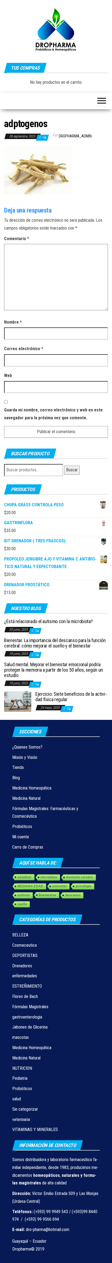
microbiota (49, 877)
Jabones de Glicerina (30, 1027)
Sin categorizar (25, 1109)
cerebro (24, 877)
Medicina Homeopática (31, 788)
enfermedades (24, 975)
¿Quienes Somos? (27, 747)
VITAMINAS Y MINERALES (35, 1129)
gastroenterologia (27, 1017)
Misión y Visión (24, 757)
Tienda (18, 767)
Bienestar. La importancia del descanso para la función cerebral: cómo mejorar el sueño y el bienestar (55, 643)
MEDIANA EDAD (30, 886)
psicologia (83, 886)
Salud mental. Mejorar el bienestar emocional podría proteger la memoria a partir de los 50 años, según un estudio (53, 670)
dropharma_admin (75, 136)
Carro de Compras (27, 847)
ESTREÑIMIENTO (27, 986)
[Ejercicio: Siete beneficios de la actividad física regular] (17, 701)
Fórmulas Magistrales (30, 1006)
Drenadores (22, 965)
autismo (23, 895)
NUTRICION (22, 1068)
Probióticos (22, 826)
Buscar (72, 469)
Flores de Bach (25, 996)
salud (16, 1098)
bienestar (47, 895)
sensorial (59, 886)
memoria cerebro (79, 877)
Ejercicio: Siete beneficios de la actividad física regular (71, 696)
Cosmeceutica (24, 945)
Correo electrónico (23, 348)
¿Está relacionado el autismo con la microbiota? (48, 621)
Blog (16, 777)
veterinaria (21, 1119)
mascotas (20, 1037)
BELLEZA (20, 934)
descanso (72, 895)
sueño (22, 904)
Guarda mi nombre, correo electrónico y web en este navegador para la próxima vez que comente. (53, 413)
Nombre (13, 322)
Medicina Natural (26, 798)
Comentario (16, 238)
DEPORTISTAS (25, 955)
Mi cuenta (20, 836)
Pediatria (19, 1078)
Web (8, 375)
